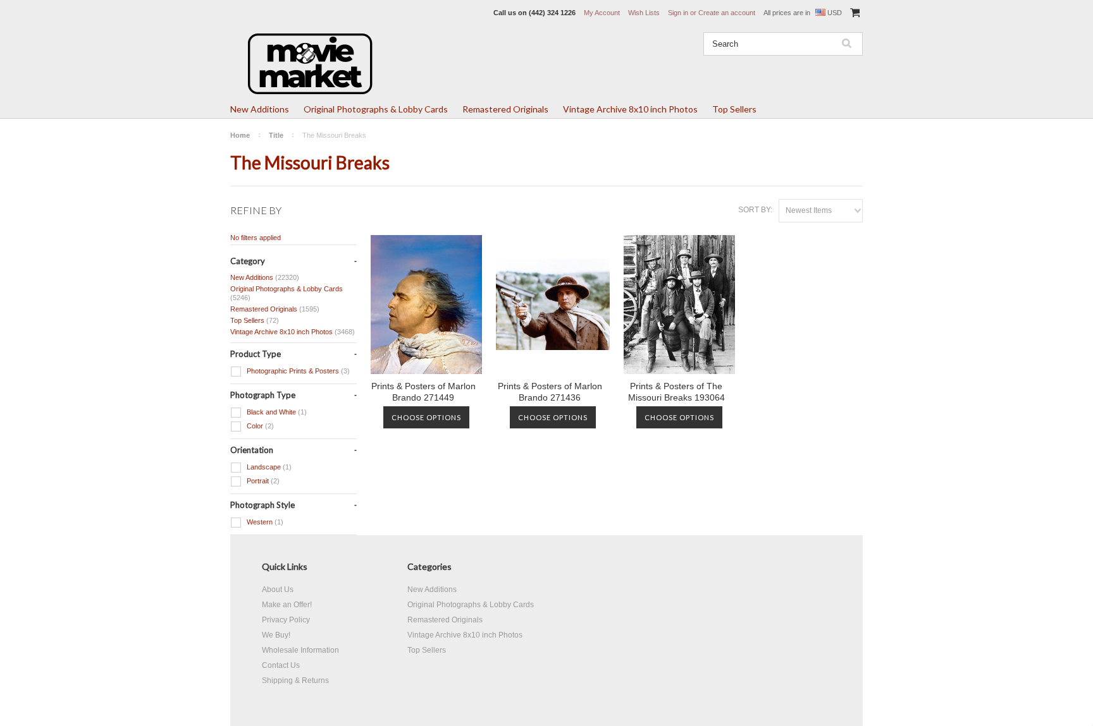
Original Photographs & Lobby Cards (376, 109)
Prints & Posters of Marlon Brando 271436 (550, 391)
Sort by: (755, 209)
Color (259, 426)
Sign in (678, 12)
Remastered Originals (505, 109)
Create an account (726, 12)
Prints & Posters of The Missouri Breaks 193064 (676, 391)
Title (276, 135)
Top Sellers (734, 109)
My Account (602, 12)
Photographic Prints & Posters (297, 371)
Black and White (276, 412)
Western (264, 522)
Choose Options (426, 417)
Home (240, 135)
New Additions (259, 109)
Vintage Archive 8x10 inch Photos (630, 109)
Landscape (268, 467)
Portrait (262, 481)
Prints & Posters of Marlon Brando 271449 (423, 391)
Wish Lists (644, 12)
